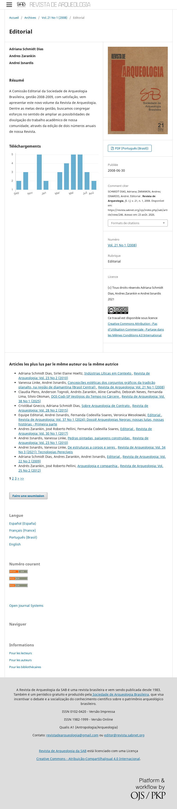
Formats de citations (125, 223)
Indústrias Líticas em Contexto (108, 373)
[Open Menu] (9, 4)
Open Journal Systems (26, 605)
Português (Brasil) (23, 537)
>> (22, 478)
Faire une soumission (28, 496)
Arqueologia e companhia (97, 466)
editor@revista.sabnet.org (124, 735)
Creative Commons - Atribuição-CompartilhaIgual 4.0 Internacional (88, 758)
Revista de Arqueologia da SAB (62, 751)
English (15, 544)
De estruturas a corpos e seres (92, 447)
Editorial (154, 415)
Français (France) (22, 530)
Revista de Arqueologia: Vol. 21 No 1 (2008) (131, 387)
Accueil (14, 17)
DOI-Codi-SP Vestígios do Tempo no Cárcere (85, 396)
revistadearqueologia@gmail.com (72, 735)
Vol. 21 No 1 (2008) (54, 17)
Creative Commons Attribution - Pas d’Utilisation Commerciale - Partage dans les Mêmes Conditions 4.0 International (136, 329)
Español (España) (22, 523)
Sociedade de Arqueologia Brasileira (120, 694)
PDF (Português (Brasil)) (131, 148)
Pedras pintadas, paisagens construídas (99, 438)
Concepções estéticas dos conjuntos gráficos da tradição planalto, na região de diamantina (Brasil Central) (86, 384)
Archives (30, 17)
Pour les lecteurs (20, 653)
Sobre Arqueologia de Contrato (106, 405)
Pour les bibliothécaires (25, 667)
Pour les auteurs (20, 660)
